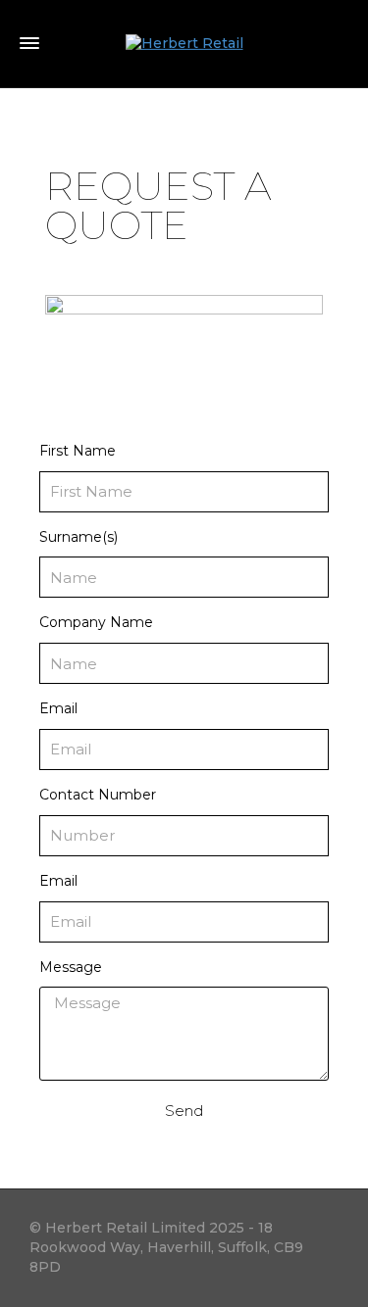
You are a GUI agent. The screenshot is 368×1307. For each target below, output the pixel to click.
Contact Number (97, 794)
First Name (77, 451)
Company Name (96, 622)
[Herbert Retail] (184, 43)
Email (58, 708)
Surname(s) (78, 537)
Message (70, 967)
